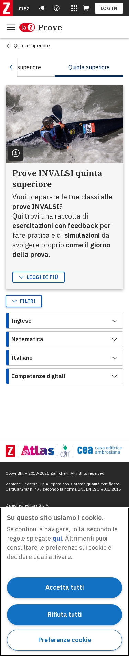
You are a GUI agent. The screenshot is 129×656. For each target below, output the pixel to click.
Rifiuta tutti (64, 614)
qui (57, 538)
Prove (50, 27)
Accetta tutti (64, 587)
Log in (109, 8)
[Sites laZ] (74, 8)
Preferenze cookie (64, 640)
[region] (64, 581)
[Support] (42, 8)
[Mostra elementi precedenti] (11, 67)
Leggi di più (42, 277)
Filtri (28, 301)
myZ (24, 8)
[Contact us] (57, 8)
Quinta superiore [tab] (89, 67)
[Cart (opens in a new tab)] (86, 8)
